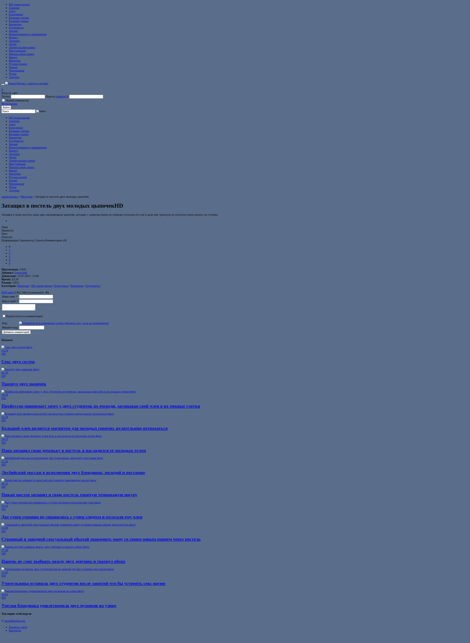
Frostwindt (21, 272)
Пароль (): (57, 96)
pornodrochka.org (14, 620)
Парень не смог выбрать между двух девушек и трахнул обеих (63, 561)
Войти (6, 107)
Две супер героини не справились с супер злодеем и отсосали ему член (71, 517)
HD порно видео (19, 4)
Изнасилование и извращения (27, 34)
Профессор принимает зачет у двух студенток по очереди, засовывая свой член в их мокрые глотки (100, 406)
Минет (13, 57)
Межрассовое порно (21, 54)
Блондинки (16, 14)
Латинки (14, 40)
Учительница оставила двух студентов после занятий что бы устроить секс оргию (83, 583)
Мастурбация (17, 50)
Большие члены (18, 21)
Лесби (13, 44)
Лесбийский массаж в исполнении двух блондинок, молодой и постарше (73, 472)
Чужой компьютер (17, 100)
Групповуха (16, 27)
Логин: (5, 96)
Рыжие (13, 67)
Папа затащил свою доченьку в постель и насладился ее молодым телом (73, 450)
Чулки (13, 73)
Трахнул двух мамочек (23, 383)
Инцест (13, 37)
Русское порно (18, 64)
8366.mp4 (7, 292)
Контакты (15, 630)
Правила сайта (18, 627)
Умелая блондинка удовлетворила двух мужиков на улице (58, 605)
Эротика (14, 77)
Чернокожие (16, 70)
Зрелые (13, 30)
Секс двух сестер (18, 361)
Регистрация (9, 103)
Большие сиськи (19, 17)
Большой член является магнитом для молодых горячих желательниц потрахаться (84, 428)
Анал (12, 11)
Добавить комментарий (16, 332)
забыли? (62, 96)
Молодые (15, 60)
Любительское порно (22, 47)
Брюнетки (15, 24)
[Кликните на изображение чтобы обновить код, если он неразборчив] (64, 323)
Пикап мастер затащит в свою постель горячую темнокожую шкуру (69, 494)
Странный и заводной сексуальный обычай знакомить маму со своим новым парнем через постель (101, 539)
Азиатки (14, 7)
